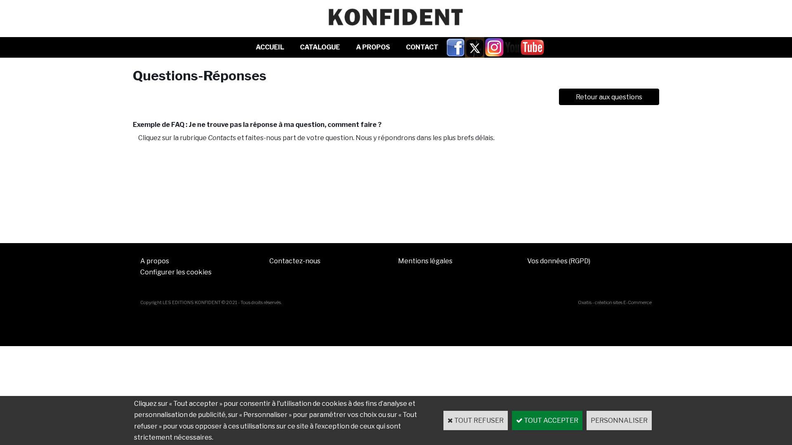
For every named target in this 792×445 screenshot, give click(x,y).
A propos (154, 261)
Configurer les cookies (176, 272)
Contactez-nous (295, 261)
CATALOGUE (320, 47)
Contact (422, 47)
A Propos (373, 47)
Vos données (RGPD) (558, 261)
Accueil (270, 47)
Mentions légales (425, 261)
